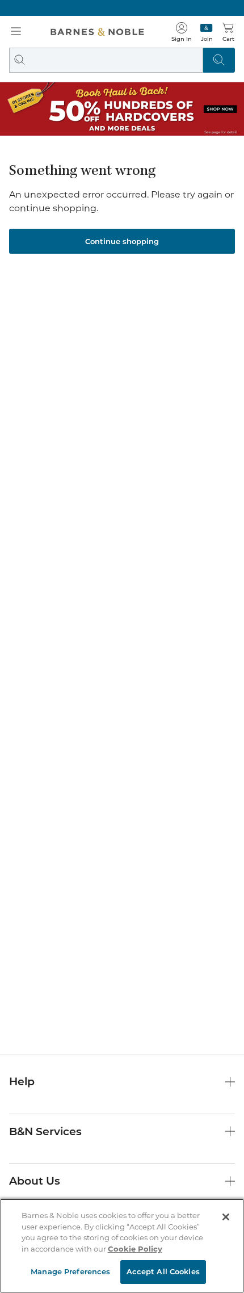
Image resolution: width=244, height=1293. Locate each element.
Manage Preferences (70, 1271)
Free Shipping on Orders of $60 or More (122, 7)
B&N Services (45, 1131)
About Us (34, 1180)
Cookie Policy (135, 1248)
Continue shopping (122, 241)
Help (22, 1081)
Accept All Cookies (163, 1271)
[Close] (225, 1216)
